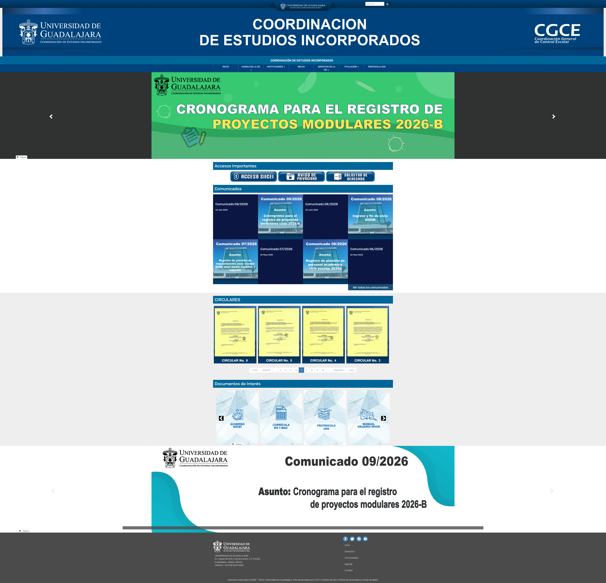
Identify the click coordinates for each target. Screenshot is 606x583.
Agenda (348, 564)
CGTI (317, 579)
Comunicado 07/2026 (276, 249)
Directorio (349, 551)
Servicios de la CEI (326, 68)
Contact (349, 570)
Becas (301, 66)
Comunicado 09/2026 (231, 204)
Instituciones (275, 66)
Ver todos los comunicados (370, 287)
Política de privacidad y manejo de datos (358, 579)
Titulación (350, 66)
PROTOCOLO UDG (377, 66)
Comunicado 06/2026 (366, 249)
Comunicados (351, 557)
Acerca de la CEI (251, 66)
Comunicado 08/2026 (321, 204)
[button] (50, 115)
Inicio (226, 66)
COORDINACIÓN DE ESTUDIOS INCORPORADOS (301, 60)
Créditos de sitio (329, 579)
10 (324, 370)
